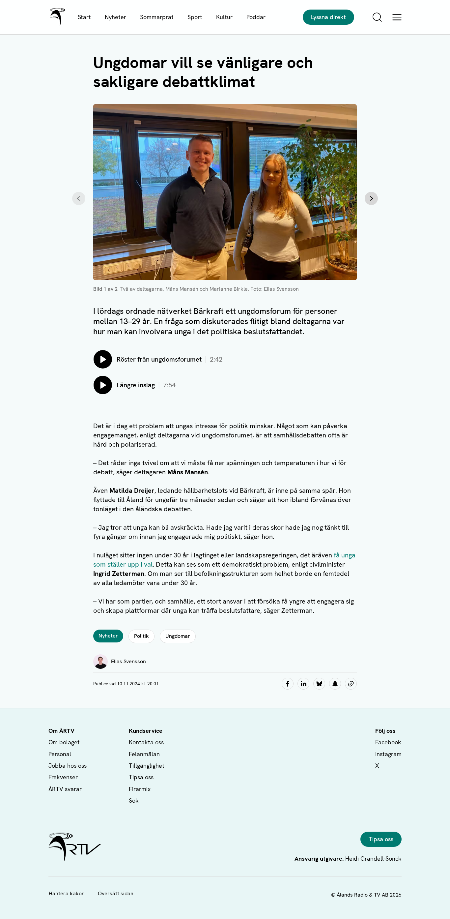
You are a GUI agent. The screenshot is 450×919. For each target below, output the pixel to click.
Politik (141, 636)
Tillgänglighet (146, 765)
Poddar (256, 17)
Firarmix (140, 789)
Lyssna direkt (328, 17)
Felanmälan (144, 754)
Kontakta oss (146, 742)
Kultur (224, 17)
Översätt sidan (115, 893)
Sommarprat (157, 17)
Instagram (388, 754)
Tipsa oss (141, 777)
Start (84, 17)
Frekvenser (63, 777)
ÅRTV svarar (65, 789)
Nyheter (115, 17)
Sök (134, 800)
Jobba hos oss (67, 765)
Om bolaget (64, 742)
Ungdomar (177, 636)
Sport (194, 17)
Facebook (388, 742)
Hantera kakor (66, 893)
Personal (59, 754)
